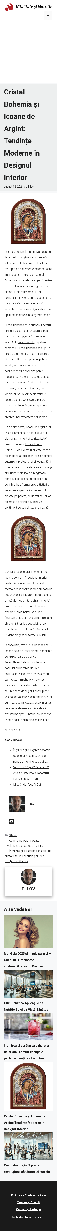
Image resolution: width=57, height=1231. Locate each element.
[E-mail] (11, 822)
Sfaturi (13, 835)
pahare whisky (26, 342)
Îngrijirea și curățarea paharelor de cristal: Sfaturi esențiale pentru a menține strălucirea (32, 755)
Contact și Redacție (28, 1209)
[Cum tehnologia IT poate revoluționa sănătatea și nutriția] (28, 1147)
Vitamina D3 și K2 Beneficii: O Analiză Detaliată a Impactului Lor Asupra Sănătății (31, 773)
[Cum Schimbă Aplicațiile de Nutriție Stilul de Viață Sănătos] (28, 985)
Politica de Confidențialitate (28, 1195)
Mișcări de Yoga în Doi (27, 784)
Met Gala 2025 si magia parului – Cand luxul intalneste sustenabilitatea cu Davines (27, 960)
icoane (29, 427)
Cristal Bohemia (27, 348)
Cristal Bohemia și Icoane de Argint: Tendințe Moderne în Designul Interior (24, 1122)
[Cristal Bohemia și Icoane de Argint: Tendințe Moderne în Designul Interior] (28, 1087)
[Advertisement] (28, 54)
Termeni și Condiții (28, 1202)
